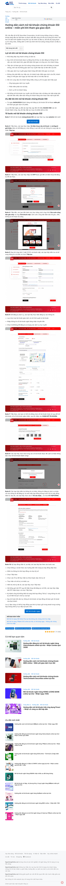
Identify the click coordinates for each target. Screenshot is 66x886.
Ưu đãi (7, 857)
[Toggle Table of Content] (20, 48)
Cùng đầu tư (27, 704)
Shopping (19, 857)
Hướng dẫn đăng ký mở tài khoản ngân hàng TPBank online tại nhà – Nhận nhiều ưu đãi (37, 744)
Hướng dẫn (26, 641)
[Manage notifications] (62, 882)
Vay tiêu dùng (9, 853)
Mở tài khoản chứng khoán (23, 628)
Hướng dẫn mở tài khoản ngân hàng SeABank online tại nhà (33, 793)
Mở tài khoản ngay (33, 611)
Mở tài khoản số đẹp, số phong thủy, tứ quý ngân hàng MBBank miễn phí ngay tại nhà (37, 784)
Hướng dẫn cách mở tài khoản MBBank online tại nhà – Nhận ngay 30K (36, 724)
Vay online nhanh (52, 853)
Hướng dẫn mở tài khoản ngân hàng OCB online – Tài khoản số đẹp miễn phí (37, 754)
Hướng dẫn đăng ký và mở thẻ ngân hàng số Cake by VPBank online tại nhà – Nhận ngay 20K (38, 813)
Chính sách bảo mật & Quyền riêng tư (16, 884)
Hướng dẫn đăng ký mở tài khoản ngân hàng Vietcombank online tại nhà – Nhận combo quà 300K (42, 645)
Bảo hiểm (43, 853)
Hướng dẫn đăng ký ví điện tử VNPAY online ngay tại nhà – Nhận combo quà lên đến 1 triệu (36, 764)
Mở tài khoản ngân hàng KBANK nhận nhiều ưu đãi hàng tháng (34, 773)
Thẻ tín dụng (28, 853)
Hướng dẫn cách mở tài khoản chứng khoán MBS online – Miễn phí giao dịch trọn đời (41, 662)
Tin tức (13, 857)
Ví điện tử (36, 853)
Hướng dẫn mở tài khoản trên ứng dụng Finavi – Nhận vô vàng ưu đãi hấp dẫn (41, 708)
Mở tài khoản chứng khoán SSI (41, 628)
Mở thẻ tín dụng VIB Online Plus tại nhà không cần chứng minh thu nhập (29, 619)
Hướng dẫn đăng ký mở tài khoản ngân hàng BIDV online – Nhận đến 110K (37, 803)
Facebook (27, 857)
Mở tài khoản (33, 122)
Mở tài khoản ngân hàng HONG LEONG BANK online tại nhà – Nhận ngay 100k (41, 693)
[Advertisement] (33, 835)
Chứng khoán (10, 628)
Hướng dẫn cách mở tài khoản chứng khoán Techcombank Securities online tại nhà (41, 677)
